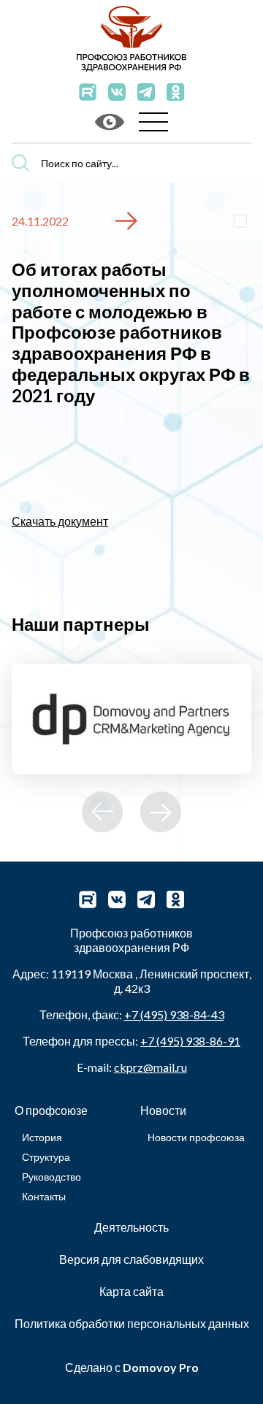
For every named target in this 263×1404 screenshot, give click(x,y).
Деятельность (131, 1227)
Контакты (44, 1196)
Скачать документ (60, 521)
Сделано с (132, 1367)
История (42, 1137)
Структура (46, 1157)
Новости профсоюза (196, 1137)
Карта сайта (131, 1291)
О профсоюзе (51, 1110)
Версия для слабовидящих (131, 1259)
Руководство (51, 1176)
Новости (163, 1110)
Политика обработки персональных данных (132, 1323)
